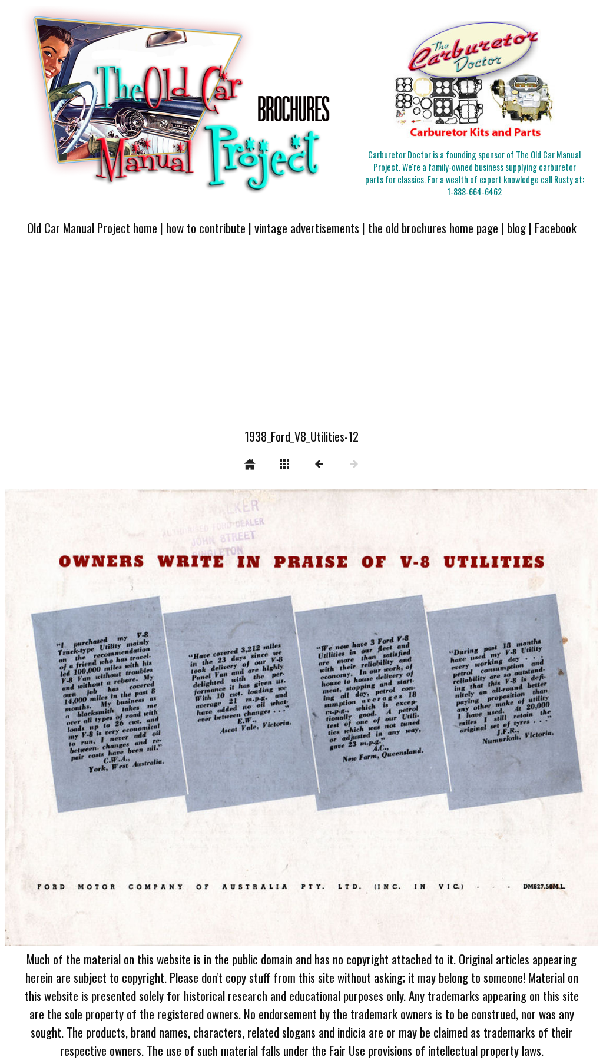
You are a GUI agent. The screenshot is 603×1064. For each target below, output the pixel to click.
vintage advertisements (306, 227)
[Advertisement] (301, 339)
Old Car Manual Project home (92, 227)
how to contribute (206, 227)
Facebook (556, 227)
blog (516, 227)
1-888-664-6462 (475, 191)
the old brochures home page (433, 227)
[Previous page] (123, 717)
